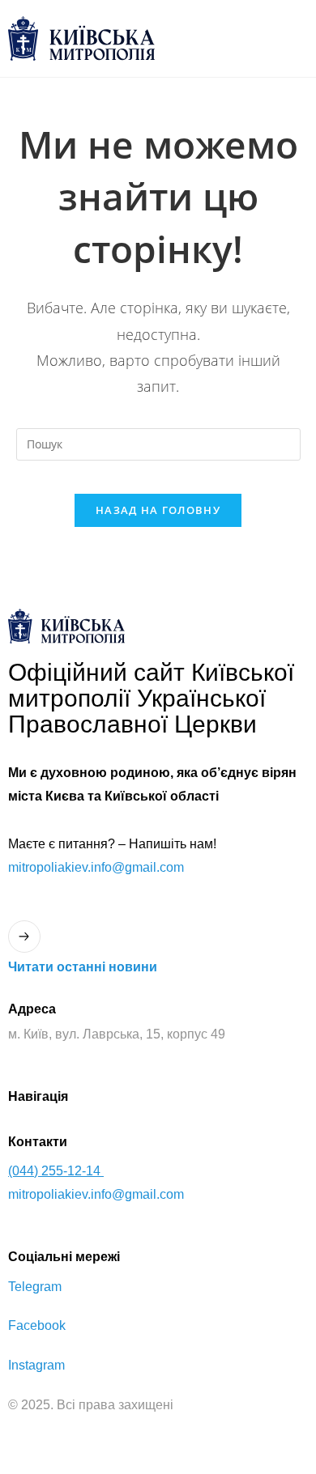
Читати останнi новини (82, 967)
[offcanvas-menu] (291, 38)
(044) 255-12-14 (56, 1171)
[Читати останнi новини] (24, 936)
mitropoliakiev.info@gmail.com (96, 867)
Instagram (36, 1365)
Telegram (35, 1286)
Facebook (37, 1325)
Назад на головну (158, 510)
